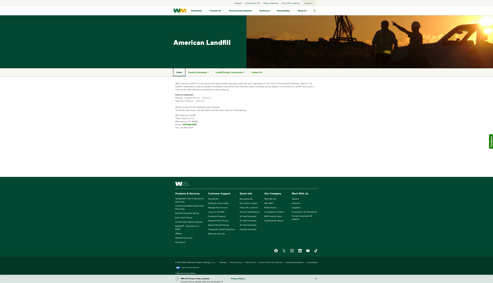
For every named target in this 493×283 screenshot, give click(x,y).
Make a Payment (271, 3)
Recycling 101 (246, 199)
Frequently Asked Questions (221, 229)
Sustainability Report (274, 220)
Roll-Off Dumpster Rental (187, 213)
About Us (302, 10)
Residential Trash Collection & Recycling (189, 200)
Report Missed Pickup (218, 225)
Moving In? (180, 242)
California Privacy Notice (185, 273)
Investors (296, 203)
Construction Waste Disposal (188, 222)
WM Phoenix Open (273, 216)
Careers (295, 199)
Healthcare (264, 10)
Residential (196, 10)
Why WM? (269, 203)
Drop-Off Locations (291, 3)
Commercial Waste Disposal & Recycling (189, 207)
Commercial (215, 10)
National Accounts (183, 237)
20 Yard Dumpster (248, 220)
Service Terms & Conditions (271, 262)
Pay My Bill (213, 199)
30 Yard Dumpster (248, 225)
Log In (308, 3)
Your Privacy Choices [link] (190, 267)
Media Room (270, 207)
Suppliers (296, 207)
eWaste (178, 233)
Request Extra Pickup (218, 220)
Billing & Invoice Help (218, 203)
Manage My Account (217, 207)
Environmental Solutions (240, 10)
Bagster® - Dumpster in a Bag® (187, 227)
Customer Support (217, 216)
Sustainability (283, 10)
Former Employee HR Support (302, 217)
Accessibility (312, 262)
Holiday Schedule (248, 229)
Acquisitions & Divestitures (304, 212)
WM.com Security (216, 233)
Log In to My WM (216, 212)
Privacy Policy (235, 262)
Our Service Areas (248, 203)
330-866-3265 (189, 124)
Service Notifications (249, 212)
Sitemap (222, 262)
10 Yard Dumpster (248, 216)
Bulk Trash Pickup (183, 217)
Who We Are (270, 199)
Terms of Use (250, 262)
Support (238, 3)
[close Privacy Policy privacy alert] (316, 278)
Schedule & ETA (252, 3)
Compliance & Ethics (274, 212)
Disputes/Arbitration (295, 262)
